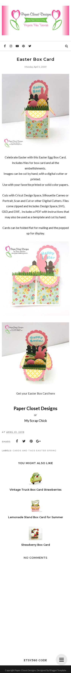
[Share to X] (24, 441)
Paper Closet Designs (35, 408)
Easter (41, 450)
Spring (51, 450)
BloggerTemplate (57, 670)
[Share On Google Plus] (38, 441)
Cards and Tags (24, 450)
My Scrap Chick (35, 420)
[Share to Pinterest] (31, 441)
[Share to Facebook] (17, 441)
